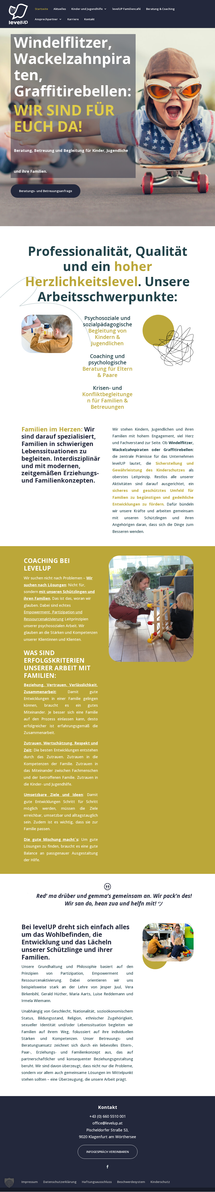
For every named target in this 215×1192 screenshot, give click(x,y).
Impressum (29, 1182)
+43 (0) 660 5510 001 (107, 1116)
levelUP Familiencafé (126, 9)
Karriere (73, 19)
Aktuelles (60, 9)
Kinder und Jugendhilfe (87, 9)
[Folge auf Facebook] (107, 1166)
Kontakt (89, 19)
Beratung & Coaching (160, 9)
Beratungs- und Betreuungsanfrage (45, 191)
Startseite (41, 9)
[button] (9, 1182)
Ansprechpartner (46, 19)
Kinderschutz (160, 1182)
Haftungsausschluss (97, 1182)
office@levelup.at (107, 1123)
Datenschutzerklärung (59, 1182)
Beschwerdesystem (131, 1182)
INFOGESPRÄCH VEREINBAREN (107, 1152)
